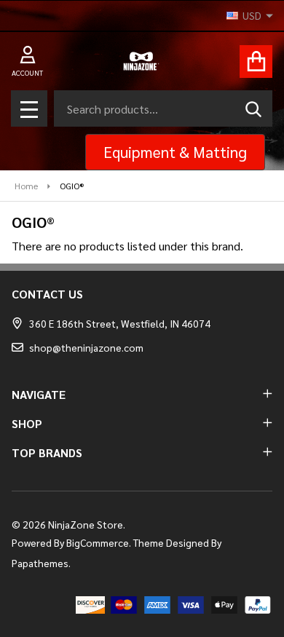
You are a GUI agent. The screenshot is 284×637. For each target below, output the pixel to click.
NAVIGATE (39, 394)
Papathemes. (41, 562)
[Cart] (256, 61)
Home (26, 185)
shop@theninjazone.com (86, 347)
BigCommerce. (98, 542)
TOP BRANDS (47, 452)
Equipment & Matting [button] (175, 152)
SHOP (27, 423)
